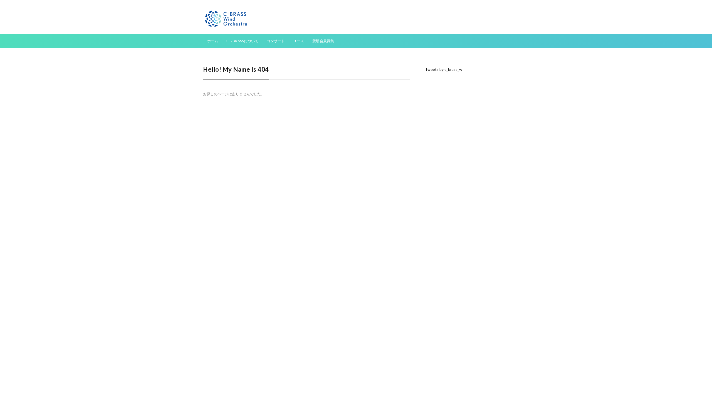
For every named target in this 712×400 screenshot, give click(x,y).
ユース (298, 41)
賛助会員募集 (323, 41)
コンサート (276, 41)
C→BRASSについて (242, 41)
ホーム (212, 41)
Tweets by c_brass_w (443, 69)
